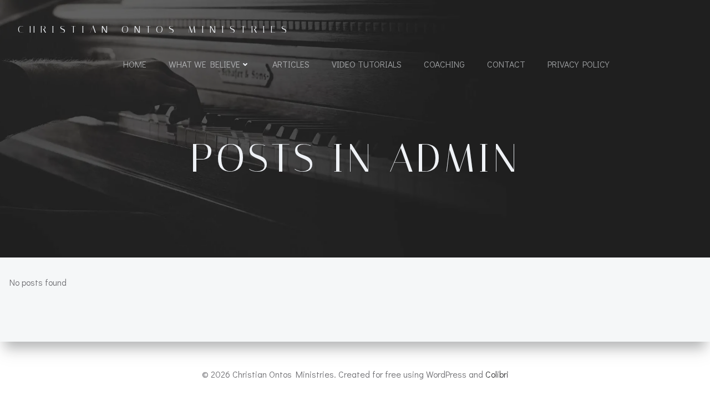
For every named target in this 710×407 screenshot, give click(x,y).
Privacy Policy (578, 64)
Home (134, 64)
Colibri (497, 374)
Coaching (444, 64)
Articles (291, 64)
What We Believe (204, 64)
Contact (506, 64)
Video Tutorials (367, 64)
